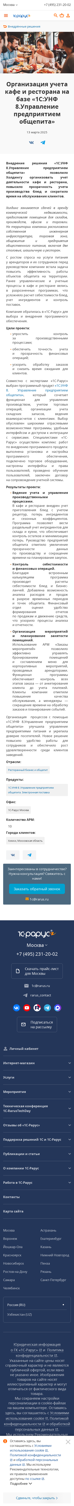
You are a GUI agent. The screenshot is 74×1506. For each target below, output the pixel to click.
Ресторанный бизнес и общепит (28, 770)
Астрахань (48, 1230)
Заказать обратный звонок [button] (37, 888)
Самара (9, 1280)
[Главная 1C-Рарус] (31, 16)
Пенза (45, 1263)
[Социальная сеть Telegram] (47, 1007)
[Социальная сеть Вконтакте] (16, 1007)
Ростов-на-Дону (15, 1271)
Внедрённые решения (24, 26)
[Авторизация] (68, 15)
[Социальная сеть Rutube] (37, 1007)
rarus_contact (40, 995)
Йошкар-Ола (12, 1247)
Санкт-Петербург (53, 1280)
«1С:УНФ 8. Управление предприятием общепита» (37, 390)
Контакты (11, 1197)
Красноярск (12, 1255)
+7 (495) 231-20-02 (57, 5)
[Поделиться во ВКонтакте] (31, 144)
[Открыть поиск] (55, 15)
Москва (9, 1230)
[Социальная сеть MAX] (57, 1007)
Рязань (45, 1271)
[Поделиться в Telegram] (42, 144)
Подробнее (19, 1483)
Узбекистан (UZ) (19, 1314)
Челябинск (11, 1288)
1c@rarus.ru (39, 899)
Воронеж (10, 1238)
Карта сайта (13, 1211)
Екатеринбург (51, 1238)
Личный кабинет (23, 1049)
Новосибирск (13, 1263)
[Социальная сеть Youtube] (26, 1007)
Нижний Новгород (54, 1255)
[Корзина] (61, 15)
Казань (45, 1247)
